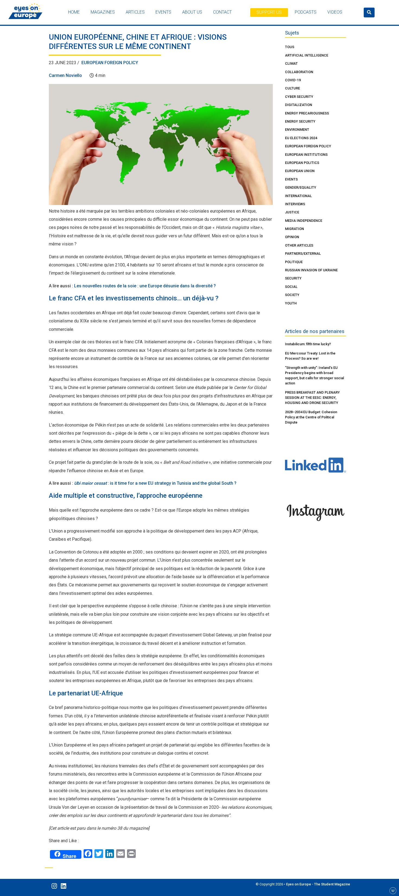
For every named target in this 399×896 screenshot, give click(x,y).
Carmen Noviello (65, 75)
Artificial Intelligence (306, 55)
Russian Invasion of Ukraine (311, 270)
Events (163, 12)
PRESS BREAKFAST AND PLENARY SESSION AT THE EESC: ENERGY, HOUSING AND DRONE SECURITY (312, 397)
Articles (135, 12)
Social (291, 287)
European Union (300, 171)
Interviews (295, 204)
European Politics (302, 163)
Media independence (303, 221)
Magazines (103, 12)
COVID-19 (293, 80)
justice (292, 212)
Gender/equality (300, 187)
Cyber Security (299, 97)
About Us (192, 12)
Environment (297, 129)
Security (293, 278)
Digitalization (298, 105)
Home (74, 12)
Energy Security (300, 121)
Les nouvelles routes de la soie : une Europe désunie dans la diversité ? (145, 285)
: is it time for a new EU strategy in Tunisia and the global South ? (155, 483)
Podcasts (305, 12)
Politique (294, 262)
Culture (292, 88)
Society (292, 295)
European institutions (306, 155)
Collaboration (299, 72)
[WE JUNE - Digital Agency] (392, 890)
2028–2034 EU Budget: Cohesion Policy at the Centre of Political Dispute (311, 417)
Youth (291, 303)
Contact (222, 12)
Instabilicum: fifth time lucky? (308, 344)
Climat (291, 63)
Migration (294, 229)
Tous (289, 47)
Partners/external (303, 253)
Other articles (299, 245)
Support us (269, 12)
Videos (334, 12)
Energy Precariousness (307, 113)
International (298, 196)
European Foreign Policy (109, 62)
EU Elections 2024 (301, 138)
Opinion (292, 237)
